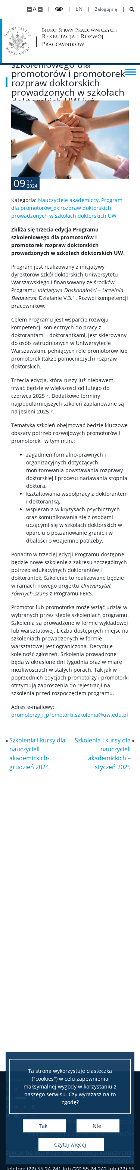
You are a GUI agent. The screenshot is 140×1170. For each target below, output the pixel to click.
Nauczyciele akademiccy (68, 200)
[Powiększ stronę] (29, 9)
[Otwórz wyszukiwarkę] (129, 9)
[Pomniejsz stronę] (40, 9)
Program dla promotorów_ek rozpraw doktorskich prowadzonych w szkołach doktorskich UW (66, 207)
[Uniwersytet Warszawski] (17, 41)
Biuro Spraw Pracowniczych (66, 38)
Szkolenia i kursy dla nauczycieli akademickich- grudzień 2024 (37, 753)
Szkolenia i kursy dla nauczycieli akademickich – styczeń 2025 (103, 753)
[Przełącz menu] (130, 71)
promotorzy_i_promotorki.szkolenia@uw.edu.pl (69, 714)
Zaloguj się (106, 9)
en (79, 9)
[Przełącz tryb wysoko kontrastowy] (59, 9)
